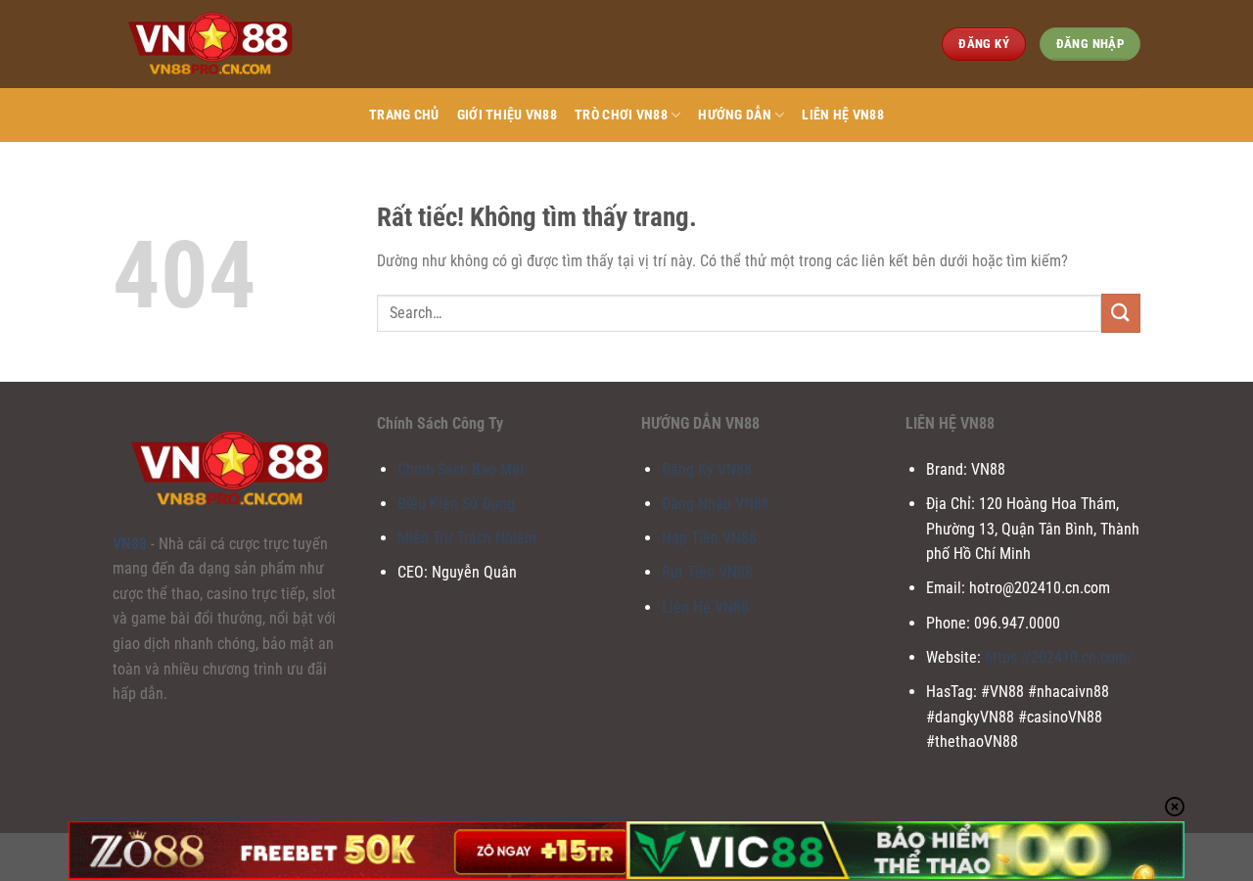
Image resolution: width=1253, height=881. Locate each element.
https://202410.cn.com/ (1059, 657)
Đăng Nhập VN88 (715, 503)
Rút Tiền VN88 (707, 572)
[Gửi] (1120, 313)
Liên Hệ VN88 (842, 115)
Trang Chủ (404, 115)
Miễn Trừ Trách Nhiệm (466, 538)
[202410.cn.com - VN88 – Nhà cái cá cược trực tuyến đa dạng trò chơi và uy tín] (210, 43)
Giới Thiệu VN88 (507, 115)
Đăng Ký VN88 (707, 469)
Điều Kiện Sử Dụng (456, 503)
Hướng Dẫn (734, 115)
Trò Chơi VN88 (621, 115)
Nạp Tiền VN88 (709, 538)
